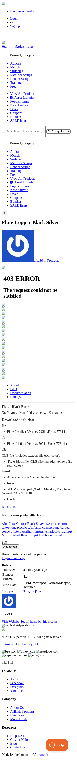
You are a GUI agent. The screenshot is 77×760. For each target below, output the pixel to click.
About (14, 385)
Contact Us (17, 747)
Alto (5, 523)
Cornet (57, 535)
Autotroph (41, 754)
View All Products (22, 93)
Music (6, 535)
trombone (45, 535)
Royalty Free (32, 591)
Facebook (17, 683)
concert (47, 527)
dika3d (38, 260)
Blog (13, 743)
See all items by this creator (38, 621)
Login (14, 18)
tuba (31, 527)
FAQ (13, 389)
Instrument (42, 531)
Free (13, 86)
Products (53, 260)
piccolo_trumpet (61, 531)
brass (37, 527)
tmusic (55, 523)
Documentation (20, 393)
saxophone (9, 527)
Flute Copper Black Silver (26, 523)
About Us (17, 707)
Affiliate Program (22, 711)
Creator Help (19, 739)
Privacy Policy (32, 644)
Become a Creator (22, 11)
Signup (15, 26)
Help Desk (17, 736)
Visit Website (11, 621)
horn (64, 523)
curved (15, 535)
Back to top (9, 507)
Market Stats (18, 719)
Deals (14, 109)
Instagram (17, 687)
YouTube (16, 691)
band (56, 527)
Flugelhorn (26, 531)
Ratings (15, 397)
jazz (47, 523)
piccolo (22, 527)
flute (24, 535)
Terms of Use (11, 644)
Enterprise (17, 715)
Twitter (15, 679)
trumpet (33, 535)
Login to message (13, 558)
